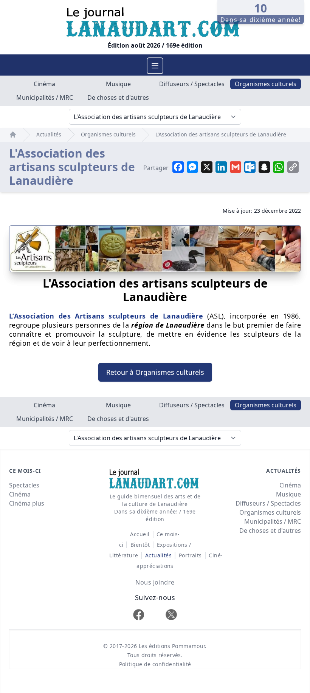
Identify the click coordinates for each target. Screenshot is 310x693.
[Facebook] (138, 614)
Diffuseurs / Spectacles (192, 84)
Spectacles (24, 485)
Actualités (48, 134)
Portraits (190, 555)
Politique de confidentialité (155, 664)
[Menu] (155, 65)
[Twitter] (171, 614)
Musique (118, 84)
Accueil (139, 534)
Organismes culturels (265, 84)
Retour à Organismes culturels (155, 372)
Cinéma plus (26, 503)
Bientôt (140, 544)
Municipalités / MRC (44, 97)
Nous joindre (154, 582)
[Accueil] (13, 134)
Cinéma (44, 84)
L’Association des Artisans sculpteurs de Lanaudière (106, 315)
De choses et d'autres (118, 97)
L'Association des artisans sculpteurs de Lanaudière (220, 134)
